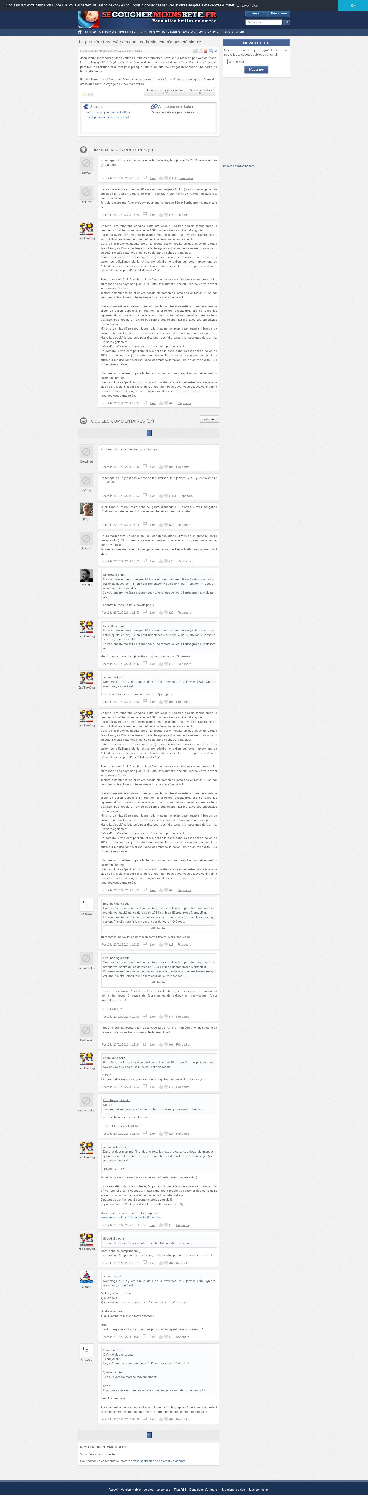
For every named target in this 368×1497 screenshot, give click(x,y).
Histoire (137, 50)
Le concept (163, 1489)
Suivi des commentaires (160, 32)
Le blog (149, 1489)
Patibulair (86, 1040)
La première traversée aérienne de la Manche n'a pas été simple (140, 42)
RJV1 (86, 519)
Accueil (113, 1489)
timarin (86, 1286)
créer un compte (174, 1461)
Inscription (256, 13)
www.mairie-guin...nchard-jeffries (109, 112)
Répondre (186, 178)
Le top (90, 32)
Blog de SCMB (232, 32)
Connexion (279, 13)
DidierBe (86, 201)
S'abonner (210, 419)
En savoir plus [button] (247, 5)
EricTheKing (102, 50)
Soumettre (128, 32)
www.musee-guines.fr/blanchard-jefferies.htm (131, 1217)
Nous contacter (258, 1489)
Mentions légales (233, 1489)
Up (161, 178)
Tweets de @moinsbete (238, 165)
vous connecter (143, 1461)
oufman (86, 172)
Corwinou (86, 461)
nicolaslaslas (86, 968)
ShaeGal (86, 914)
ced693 (87, 585)
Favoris (189, 32)
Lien (153, 178)
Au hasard (107, 32)
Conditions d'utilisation (204, 1489)
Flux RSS (180, 1489)
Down (166, 178)
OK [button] (353, 5)
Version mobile (131, 1489)
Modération (208, 32)
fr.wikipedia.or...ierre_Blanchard (108, 117)
